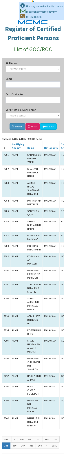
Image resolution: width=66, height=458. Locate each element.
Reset (33, 126)
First (6, 439)
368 (31, 445)
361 (30, 439)
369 (40, 445)
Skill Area (11, 63)
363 (47, 439)
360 (21, 439)
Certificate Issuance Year (21, 109)
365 (6, 445)
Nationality (51, 148)
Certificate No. (14, 94)
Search (18, 126)
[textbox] (32, 69)
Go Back (49, 126)
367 (23, 445)
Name (9, 78)
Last (54, 445)
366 (14, 445)
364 (55, 439)
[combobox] (33, 69)
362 (38, 439)
